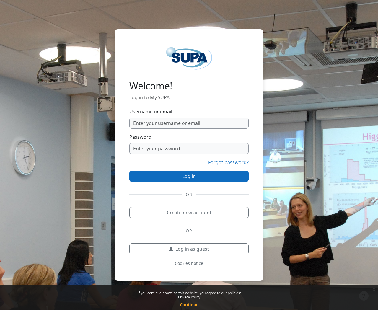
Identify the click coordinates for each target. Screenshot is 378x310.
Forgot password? (228, 162)
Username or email (150, 111)
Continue (189, 304)
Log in (189, 176)
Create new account (189, 212)
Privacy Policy (189, 297)
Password (140, 137)
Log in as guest (192, 249)
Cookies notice (189, 263)
